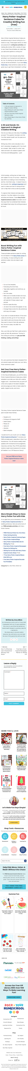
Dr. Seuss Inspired (7, 1044)
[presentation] (6, 738)
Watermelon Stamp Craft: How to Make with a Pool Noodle (7, 950)
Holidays (7, 1041)
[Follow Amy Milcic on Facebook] (11, 639)
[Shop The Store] (23, 852)
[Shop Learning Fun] (23, 838)
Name (6, 693)
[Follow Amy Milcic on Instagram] (14, 639)
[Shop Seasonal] (14, 838)
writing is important (17, 184)
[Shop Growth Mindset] (5, 852)
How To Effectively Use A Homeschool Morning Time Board (6, 651)
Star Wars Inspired (7, 1047)
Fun (6, 13)
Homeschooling (7, 1035)
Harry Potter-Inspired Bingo (12, 539)
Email (6, 699)
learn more (14, 822)
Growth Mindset (7, 1022)
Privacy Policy (12, 1055)
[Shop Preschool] (14, 852)
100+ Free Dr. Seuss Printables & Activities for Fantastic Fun (6, 789)
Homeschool (20, 1018)
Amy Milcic (10, 28)
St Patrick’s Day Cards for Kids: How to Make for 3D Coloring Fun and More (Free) (21, 748)
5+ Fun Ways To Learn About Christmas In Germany (6, 747)
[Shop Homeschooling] (5, 838)
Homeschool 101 (7, 1019)
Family (20, 1028)
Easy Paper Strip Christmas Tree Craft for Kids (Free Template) (21, 789)
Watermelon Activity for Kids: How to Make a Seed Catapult (7, 912)
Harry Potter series (19, 255)
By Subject (20, 1035)
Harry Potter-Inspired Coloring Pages (14, 537)
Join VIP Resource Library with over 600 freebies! (14, 2)
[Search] (25, 861)
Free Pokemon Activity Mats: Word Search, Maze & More (7, 769)
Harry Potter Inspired (20, 1044)
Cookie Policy (19, 1055)
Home (2, 13)
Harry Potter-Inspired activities (12, 521)
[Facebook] (10, 1012)
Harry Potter (17, 13)
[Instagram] (14, 1012)
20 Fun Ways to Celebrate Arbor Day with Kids (21, 768)
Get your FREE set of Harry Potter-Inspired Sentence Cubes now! (14, 459)
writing (24, 133)
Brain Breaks (20, 1022)
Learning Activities (7, 1025)
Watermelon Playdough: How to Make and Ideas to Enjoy (20, 912)
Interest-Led (10, 13)
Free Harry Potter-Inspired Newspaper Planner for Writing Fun (21, 651)
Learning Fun (7, 1038)
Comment (7, 672)
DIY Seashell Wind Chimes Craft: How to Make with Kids (21, 950)
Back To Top (14, 1057)
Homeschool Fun (20, 1025)
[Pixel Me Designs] (17, 1060)
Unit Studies (20, 1038)
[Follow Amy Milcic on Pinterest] (17, 639)
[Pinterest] (17, 1012)
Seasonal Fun (7, 1028)
